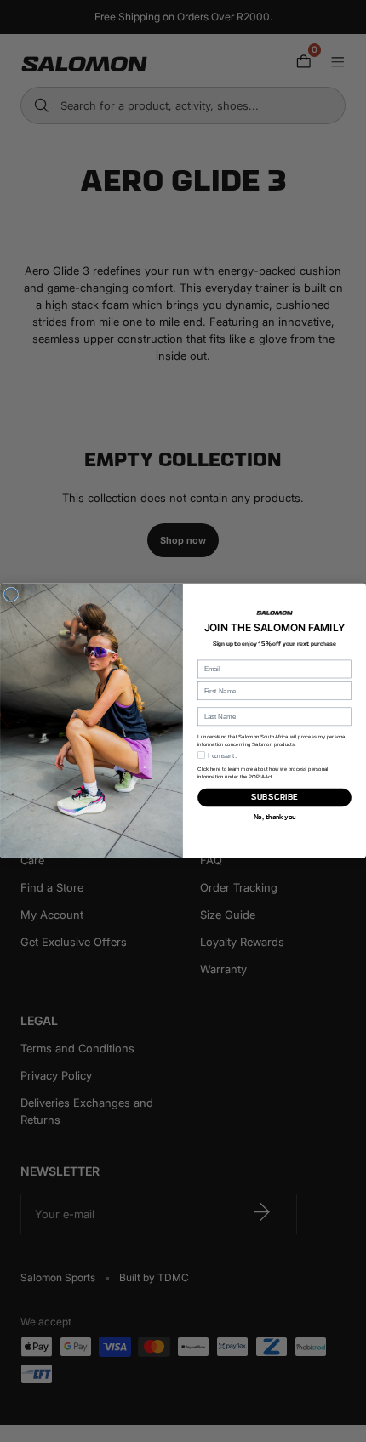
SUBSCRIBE (274, 797)
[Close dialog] (10, 594)
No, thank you (274, 817)
